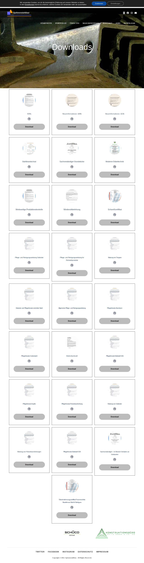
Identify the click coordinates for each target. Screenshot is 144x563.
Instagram (68, 552)
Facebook (53, 552)
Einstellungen (29, 4)
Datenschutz (85, 552)
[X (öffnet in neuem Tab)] (124, 13)
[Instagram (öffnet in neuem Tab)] (132, 13)
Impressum (102, 552)
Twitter (40, 552)
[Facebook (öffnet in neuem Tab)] (128, 13)
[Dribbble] (29, 118)
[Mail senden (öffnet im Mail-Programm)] (136, 13)
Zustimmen (99, 3)
